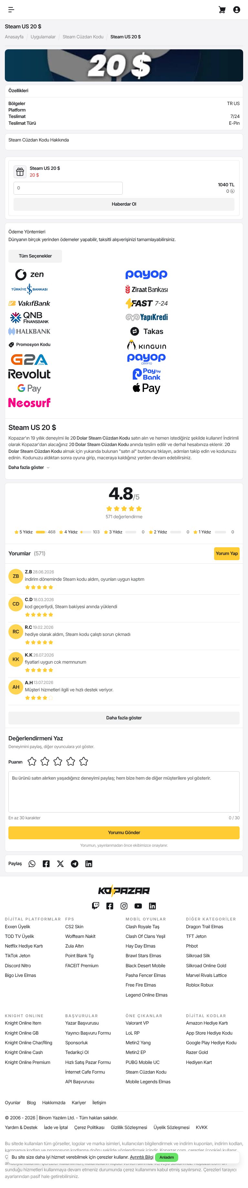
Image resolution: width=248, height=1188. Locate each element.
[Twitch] (95, 906)
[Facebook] (46, 863)
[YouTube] (138, 906)
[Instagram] (124, 906)
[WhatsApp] (32, 863)
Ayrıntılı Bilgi (141, 1157)
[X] (60, 863)
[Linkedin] (74, 863)
